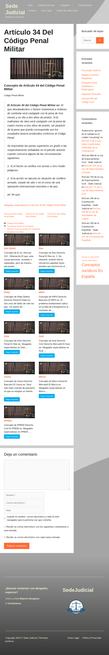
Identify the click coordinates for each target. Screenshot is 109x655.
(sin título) (10, 248)
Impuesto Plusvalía (91, 94)
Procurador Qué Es (91, 70)
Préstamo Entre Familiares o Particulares (89, 86)
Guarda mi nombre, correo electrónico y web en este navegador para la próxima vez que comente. (33, 518)
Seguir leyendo (12, 271)
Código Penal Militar (15, 223)
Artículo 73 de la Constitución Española (23, 229)
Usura (7, 376)
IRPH (42, 292)
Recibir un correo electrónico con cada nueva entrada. (33, 537)
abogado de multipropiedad (90, 257)
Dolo (6, 336)
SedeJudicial (78, 590)
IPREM (8, 420)
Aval (41, 336)
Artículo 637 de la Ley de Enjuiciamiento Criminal (92, 169)
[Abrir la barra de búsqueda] (100, 16)
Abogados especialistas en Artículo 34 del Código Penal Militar (35, 205)
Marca (42, 376)
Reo (41, 248)
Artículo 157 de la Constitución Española (93, 236)
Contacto (32, 10)
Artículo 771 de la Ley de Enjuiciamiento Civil (92, 190)
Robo (7, 292)
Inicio (30, 5)
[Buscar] (100, 40)
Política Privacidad (91, 638)
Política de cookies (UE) (67, 10)
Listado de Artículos (46, 5)
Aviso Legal (46, 10)
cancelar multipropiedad (89, 260)
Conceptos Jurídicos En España (20, 226)
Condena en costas (15, 232)
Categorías (65, 5)
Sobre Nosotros (85, 5)
